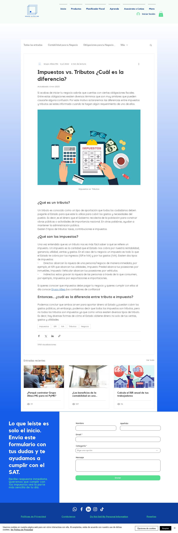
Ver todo (150, 360)
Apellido (124, 423)
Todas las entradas (33, 44)
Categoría (81, 446)
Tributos (72, 326)
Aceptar (165, 528)
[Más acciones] (138, 64)
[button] (161, 14)
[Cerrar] (174, 528)
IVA (62, 326)
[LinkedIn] (88, 509)
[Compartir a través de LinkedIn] (52, 336)
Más (123, 44)
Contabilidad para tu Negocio (63, 44)
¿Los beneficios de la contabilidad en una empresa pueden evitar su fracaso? (87, 394)
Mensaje (80, 457)
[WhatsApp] (74, 509)
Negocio (85, 326)
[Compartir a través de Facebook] (39, 336)
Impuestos (44, 326)
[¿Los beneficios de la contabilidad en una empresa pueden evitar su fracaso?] (89, 376)
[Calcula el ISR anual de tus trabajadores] (134, 376)
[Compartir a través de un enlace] (59, 336)
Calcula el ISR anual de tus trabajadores (133, 394)
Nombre (80, 423)
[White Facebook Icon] (81, 509)
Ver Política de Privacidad (22, 529)
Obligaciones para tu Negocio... (99, 44)
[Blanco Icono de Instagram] (95, 509)
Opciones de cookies (146, 528)
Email (78, 435)
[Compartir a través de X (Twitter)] (45, 336)
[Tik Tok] (102, 509)
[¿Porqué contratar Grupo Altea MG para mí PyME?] (44, 376)
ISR (55, 326)
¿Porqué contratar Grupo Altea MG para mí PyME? (41, 394)
